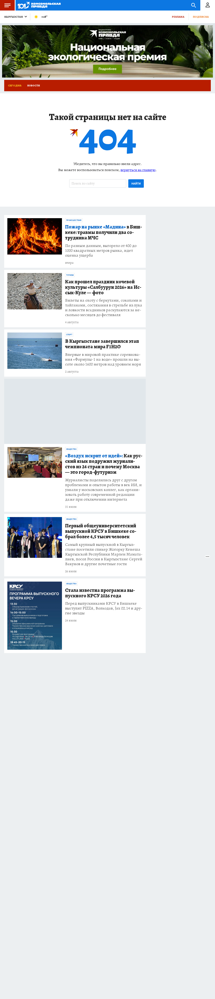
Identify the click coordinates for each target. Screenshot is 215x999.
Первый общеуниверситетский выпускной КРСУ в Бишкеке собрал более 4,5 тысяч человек (100, 531)
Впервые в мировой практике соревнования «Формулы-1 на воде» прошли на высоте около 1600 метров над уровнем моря (103, 359)
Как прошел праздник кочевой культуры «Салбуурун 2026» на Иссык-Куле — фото (103, 287)
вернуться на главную (138, 169)
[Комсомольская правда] (39, 5)
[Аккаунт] (207, 5)
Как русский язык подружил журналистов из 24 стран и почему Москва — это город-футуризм (103, 464)
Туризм (70, 275)
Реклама (178, 16)
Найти (136, 183)
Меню (7, 5)
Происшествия (73, 220)
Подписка (201, 16)
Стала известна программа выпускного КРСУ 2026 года (100, 593)
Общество (71, 449)
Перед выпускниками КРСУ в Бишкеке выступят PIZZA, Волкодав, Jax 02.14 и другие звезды (103, 608)
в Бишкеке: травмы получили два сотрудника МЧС (103, 232)
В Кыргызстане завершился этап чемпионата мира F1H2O (102, 344)
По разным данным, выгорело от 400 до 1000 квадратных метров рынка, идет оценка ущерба (100, 250)
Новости (33, 85)
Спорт (69, 335)
